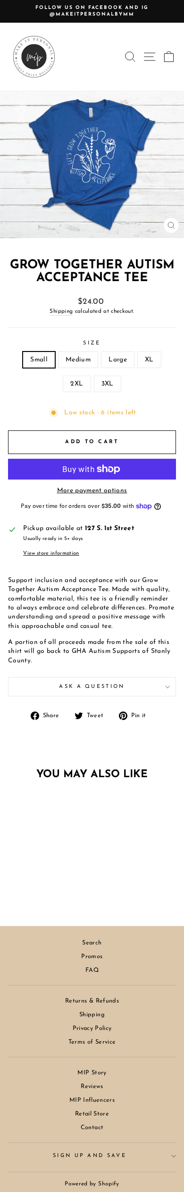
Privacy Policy (92, 1028)
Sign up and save (89, 1155)
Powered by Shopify (92, 1184)
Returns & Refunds (92, 1001)
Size (91, 343)
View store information (51, 553)
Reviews (92, 1086)
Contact (92, 1127)
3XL (107, 384)
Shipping (61, 311)
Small (39, 360)
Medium (78, 360)
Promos (91, 956)
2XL (76, 384)
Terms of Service (92, 1042)
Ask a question (92, 686)
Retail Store (92, 1114)
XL (149, 360)
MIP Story (91, 1073)
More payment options (92, 491)
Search (91, 943)
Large (118, 360)
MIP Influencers (92, 1100)
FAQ (92, 970)
